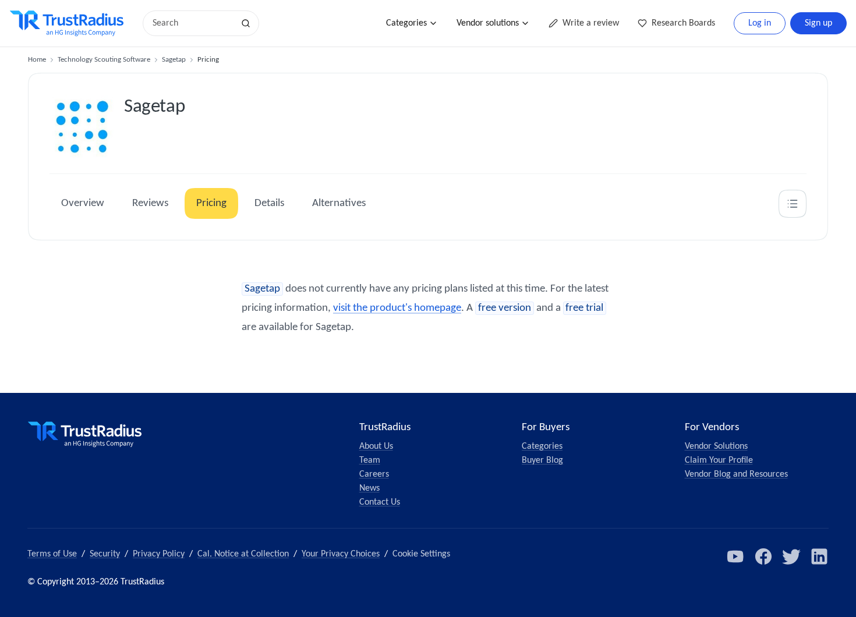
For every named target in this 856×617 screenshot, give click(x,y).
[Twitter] (791, 556)
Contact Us (379, 502)
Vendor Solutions (716, 446)
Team (369, 460)
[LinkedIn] (819, 556)
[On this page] (793, 204)
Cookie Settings (421, 554)
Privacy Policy (159, 554)
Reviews (150, 203)
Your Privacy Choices (341, 554)
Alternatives (339, 203)
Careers (374, 474)
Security (105, 554)
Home (37, 59)
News (369, 488)
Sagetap (174, 59)
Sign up (818, 23)
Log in (759, 23)
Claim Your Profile (719, 460)
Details (269, 203)
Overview (82, 203)
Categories (406, 23)
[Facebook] (763, 556)
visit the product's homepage (397, 308)
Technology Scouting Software (104, 59)
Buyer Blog (542, 460)
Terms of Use (52, 554)
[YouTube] (735, 556)
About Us (376, 446)
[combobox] (192, 23)
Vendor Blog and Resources (736, 474)
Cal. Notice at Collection (243, 554)
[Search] (245, 23)
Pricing (211, 203)
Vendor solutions (488, 23)
